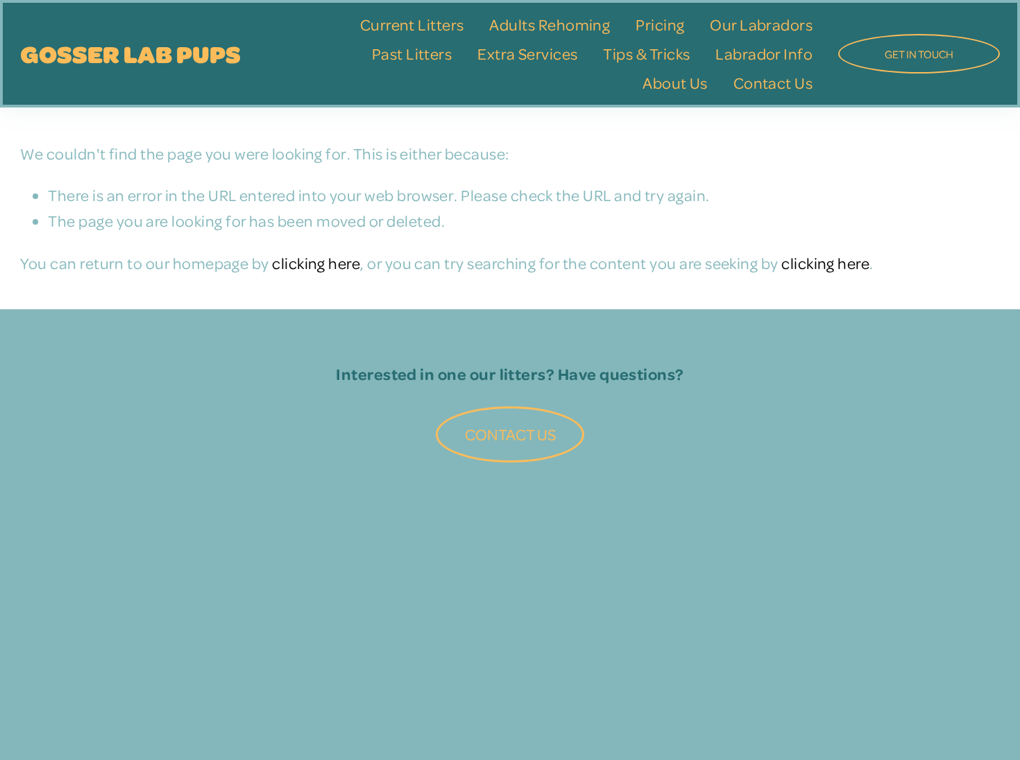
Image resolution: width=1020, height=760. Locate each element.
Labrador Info (764, 53)
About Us (675, 82)
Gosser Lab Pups (130, 53)
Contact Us (773, 82)
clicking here (316, 263)
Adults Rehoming (549, 24)
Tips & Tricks (646, 53)
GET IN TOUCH (919, 54)
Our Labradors (761, 24)
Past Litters (412, 53)
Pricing (660, 24)
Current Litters (412, 24)
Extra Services (527, 53)
